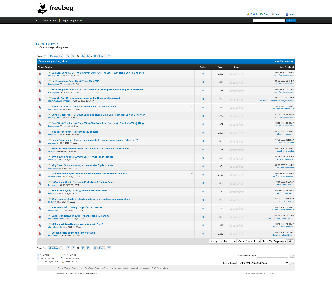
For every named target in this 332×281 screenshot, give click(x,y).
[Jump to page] (109, 56)
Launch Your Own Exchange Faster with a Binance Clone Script (86, 98)
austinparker (53, 143)
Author (49, 67)
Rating (237, 67)
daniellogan (53, 160)
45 (68, 56)
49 (88, 56)
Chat (265, 14)
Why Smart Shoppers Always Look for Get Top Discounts (82, 157)
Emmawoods (53, 185)
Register (74, 20)
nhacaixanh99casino (57, 219)
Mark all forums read (140, 268)
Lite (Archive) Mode (119, 268)
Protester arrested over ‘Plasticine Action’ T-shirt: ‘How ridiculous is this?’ (91, 148)
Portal (253, 14)
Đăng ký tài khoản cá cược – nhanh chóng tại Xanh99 (80, 215)
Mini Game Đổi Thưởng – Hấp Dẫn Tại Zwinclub (77, 207)
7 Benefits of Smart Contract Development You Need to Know (84, 106)
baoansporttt (53, 76)
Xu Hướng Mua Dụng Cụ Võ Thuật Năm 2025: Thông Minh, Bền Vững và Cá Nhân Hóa (98, 89)
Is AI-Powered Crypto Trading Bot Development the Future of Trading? (89, 173)
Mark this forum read (284, 61)
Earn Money (52, 44)
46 (73, 56)
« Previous (53, 56)
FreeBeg (40, 44)
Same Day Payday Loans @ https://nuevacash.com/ (79, 190)
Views (220, 67)
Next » (102, 56)
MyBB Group (91, 273)
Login (65, 20)
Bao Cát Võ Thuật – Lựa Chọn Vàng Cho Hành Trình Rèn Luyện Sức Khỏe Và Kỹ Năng (98, 123)
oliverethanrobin (55, 109)
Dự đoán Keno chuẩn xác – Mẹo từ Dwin (73, 232)
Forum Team (64, 268)
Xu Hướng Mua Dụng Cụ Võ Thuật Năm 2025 (75, 81)
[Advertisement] (166, 31)
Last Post (284, 67)
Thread (41, 67)
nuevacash (53, 193)
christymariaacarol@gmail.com (61, 101)
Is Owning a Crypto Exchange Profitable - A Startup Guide (83, 182)
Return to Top (101, 268)
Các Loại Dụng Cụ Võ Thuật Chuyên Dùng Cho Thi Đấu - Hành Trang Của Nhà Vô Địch (98, 73)
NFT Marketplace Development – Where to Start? (77, 224)
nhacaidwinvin (54, 236)
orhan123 (52, 151)
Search (278, 14)
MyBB (70, 273)
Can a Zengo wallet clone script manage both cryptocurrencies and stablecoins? (95, 140)
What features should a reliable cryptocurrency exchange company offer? (91, 199)
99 (95, 56)
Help (291, 14)
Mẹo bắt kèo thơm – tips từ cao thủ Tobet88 (75, 131)
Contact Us (77, 268)
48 (83, 56)
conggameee (53, 135)
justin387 (52, 202)
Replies (203, 67)
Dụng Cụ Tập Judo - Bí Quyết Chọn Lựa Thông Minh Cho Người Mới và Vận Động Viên (98, 114)
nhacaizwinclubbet (56, 210)
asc (291, 67)
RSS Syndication (160, 268)
